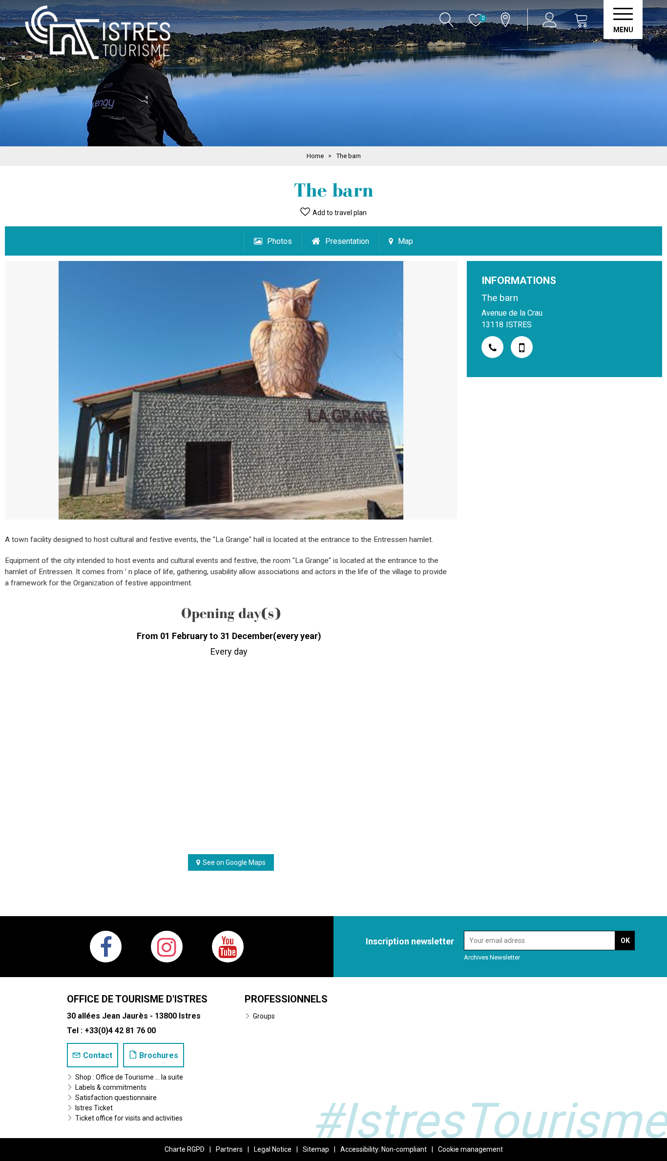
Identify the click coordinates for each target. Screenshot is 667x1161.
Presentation (347, 241)
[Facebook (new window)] (106, 946)
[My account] (551, 20)
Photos (279, 241)
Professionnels (286, 999)
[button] (581, 20)
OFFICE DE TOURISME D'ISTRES (137, 999)
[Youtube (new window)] (228, 946)
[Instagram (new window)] (167, 946)
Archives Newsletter (492, 957)
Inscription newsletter (410, 941)
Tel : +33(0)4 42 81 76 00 (111, 1030)
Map (405, 241)
